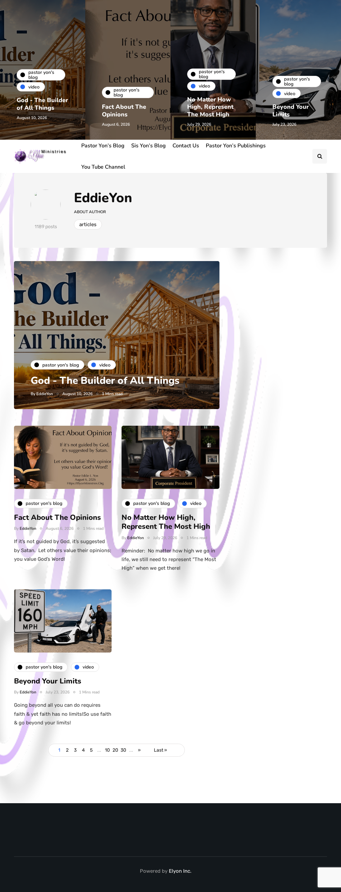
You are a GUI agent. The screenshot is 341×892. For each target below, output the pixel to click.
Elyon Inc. (180, 871)
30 (123, 750)
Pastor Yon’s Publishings (236, 145)
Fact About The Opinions (124, 110)
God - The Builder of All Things (42, 104)
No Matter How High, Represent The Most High (210, 106)
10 (107, 750)
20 (115, 750)
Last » (160, 750)
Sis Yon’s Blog (148, 145)
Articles (88, 224)
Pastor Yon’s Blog (103, 145)
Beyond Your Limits (290, 110)
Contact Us (185, 145)
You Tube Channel (103, 167)
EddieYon (103, 198)
